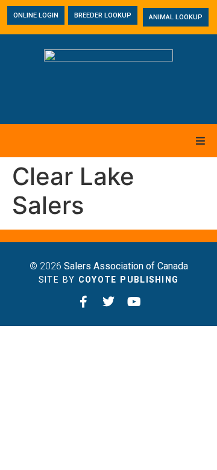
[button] (200, 140)
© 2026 (109, 266)
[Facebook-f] (83, 302)
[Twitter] (108, 302)
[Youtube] (134, 302)
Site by (109, 279)
